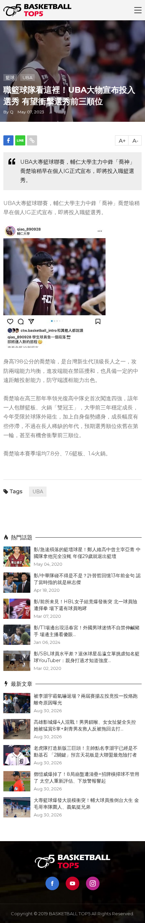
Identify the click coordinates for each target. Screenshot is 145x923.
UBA (27, 77)
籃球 (10, 77)
